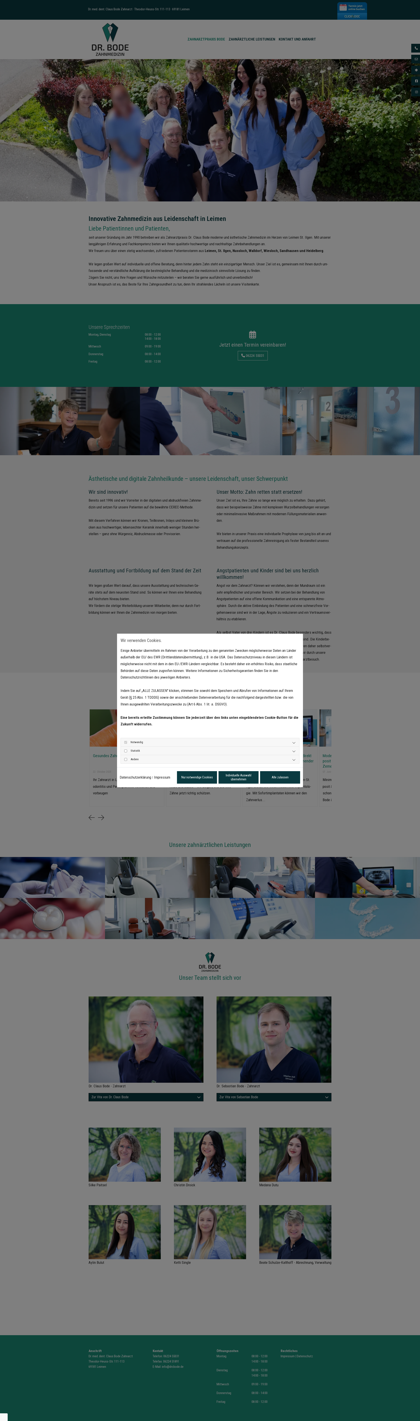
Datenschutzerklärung (135, 777)
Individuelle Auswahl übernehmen (238, 777)
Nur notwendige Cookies (197, 777)
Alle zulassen (280, 777)
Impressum (162, 777)
